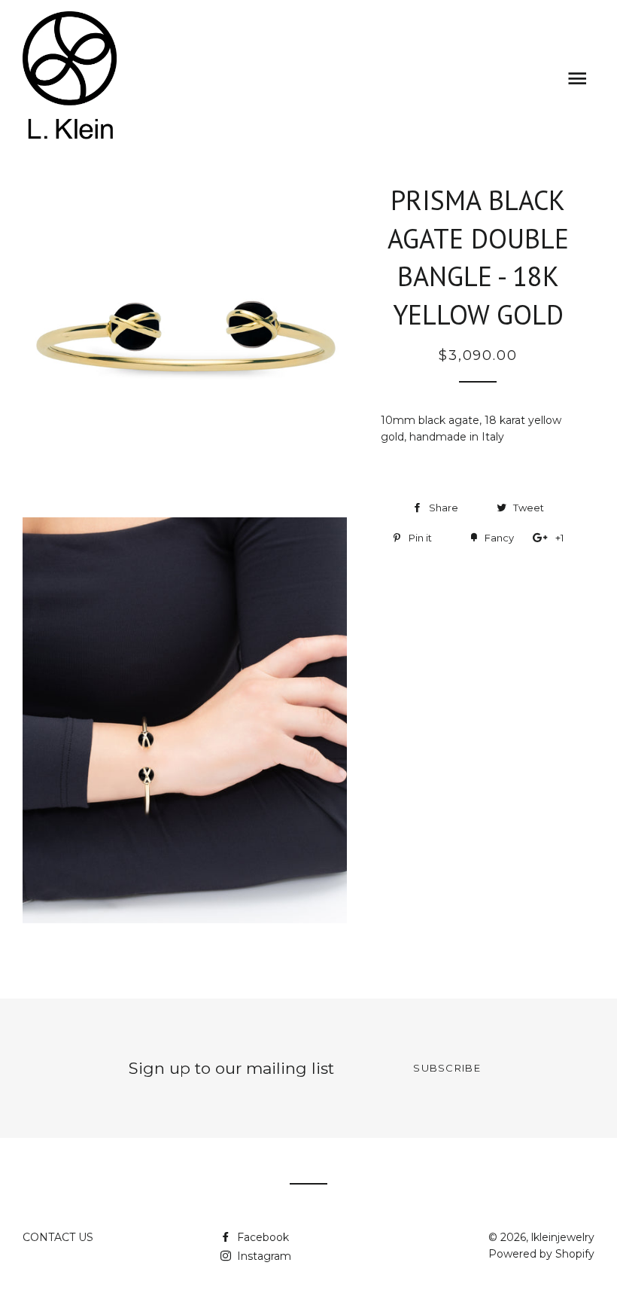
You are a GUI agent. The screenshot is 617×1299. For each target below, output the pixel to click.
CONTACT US (58, 1237)
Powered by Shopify (541, 1254)
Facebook (261, 1237)
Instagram (262, 1256)
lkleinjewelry (562, 1237)
